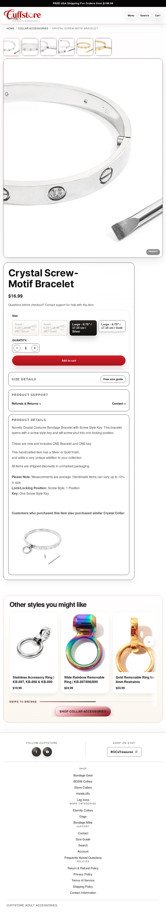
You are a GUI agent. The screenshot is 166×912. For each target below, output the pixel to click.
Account (83, 851)
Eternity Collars (83, 810)
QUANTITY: (19, 340)
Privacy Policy (83, 874)
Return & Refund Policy (83, 868)
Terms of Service (83, 880)
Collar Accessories (33, 28)
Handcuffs (83, 793)
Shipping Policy (83, 886)
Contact (119, 403)
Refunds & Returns (26, 403)
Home (11, 28)
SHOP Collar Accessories (83, 711)
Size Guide (83, 839)
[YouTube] (47, 751)
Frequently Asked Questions (83, 857)
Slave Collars (83, 787)
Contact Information (83, 892)
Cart (157, 15)
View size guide (113, 379)
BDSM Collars (83, 781)
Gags (83, 816)
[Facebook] (36, 751)
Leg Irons (83, 799)
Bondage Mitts (83, 822)
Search (83, 845)
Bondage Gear (83, 775)
